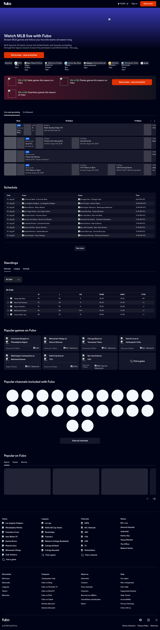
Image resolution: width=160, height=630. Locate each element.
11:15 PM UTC (140, 223)
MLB (20, 63)
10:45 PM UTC (141, 207)
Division (7, 269)
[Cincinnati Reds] (10, 129)
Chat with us (125, 608)
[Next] (154, 120)
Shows (15, 462)
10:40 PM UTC (141, 203)
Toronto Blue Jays (20, 315)
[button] (148, 499)
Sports (7, 462)
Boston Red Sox (19, 306)
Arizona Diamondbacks (96, 63)
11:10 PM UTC (140, 211)
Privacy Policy (143, 626)
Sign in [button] (134, 4)
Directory (154, 626)
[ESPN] (10, 142)
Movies (24, 462)
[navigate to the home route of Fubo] (7, 4)
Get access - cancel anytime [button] (24, 55)
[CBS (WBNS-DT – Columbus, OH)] (10, 169)
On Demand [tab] (28, 112)
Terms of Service (129, 626)
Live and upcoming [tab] (12, 112)
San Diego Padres (35, 63)
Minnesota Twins (131, 63)
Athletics (115, 63)
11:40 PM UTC (140, 235)
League (17, 269)
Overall (26, 269)
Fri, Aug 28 (10, 199)
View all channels (80, 440)
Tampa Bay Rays (74, 63)
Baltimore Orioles (55, 63)
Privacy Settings (127, 604)
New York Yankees (20, 302)
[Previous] (150, 120)
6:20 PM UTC (140, 199)
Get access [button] (148, 4)
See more (80, 248)
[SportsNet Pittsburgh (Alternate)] (10, 156)
